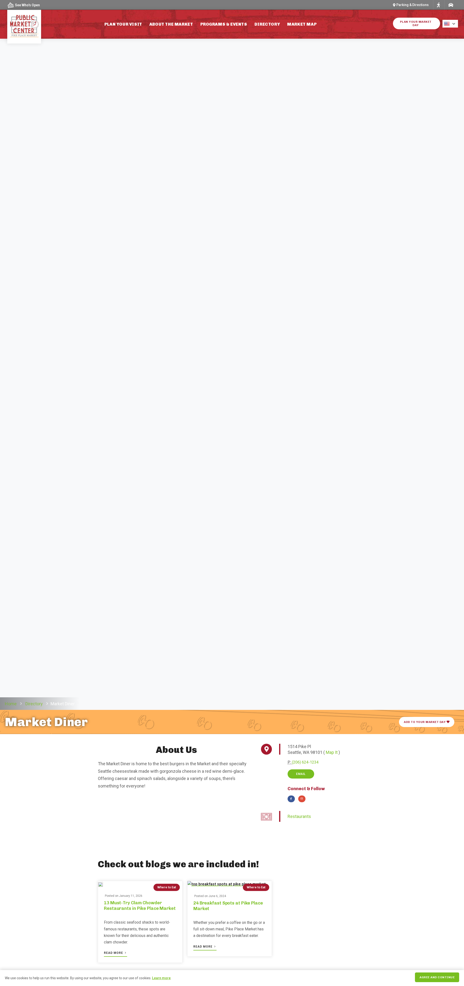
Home (11, 703)
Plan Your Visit (123, 24)
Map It (332, 752)
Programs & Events (223, 24)
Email (301, 774)
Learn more (161, 978)
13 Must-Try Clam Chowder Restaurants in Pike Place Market (140, 905)
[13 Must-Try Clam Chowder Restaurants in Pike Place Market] (100, 884)
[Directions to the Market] (438, 5)
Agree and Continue (437, 977)
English (451, 24)
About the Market (171, 24)
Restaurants (299, 816)
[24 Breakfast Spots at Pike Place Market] (227, 884)
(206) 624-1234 (305, 762)
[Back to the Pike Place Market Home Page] (24, 26)
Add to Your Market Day (425, 722)
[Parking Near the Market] (450, 5)
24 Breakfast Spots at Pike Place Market (228, 905)
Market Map (302, 24)
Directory (267, 24)
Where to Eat (166, 887)
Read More (114, 953)
